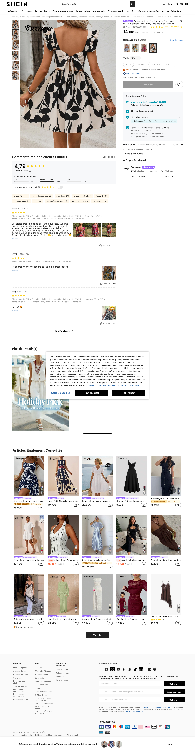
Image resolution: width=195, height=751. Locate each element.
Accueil (15, 17)
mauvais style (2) (100, 201)
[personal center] (164, 4)
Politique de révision (21, 171)
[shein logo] (16, 4)
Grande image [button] (176, 40)
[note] (24, 627)
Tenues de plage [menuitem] (83, 11)
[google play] (155, 671)
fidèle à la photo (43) (80, 201)
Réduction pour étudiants (19, 682)
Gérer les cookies (73, 735)
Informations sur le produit (42, 708)
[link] (169, 4)
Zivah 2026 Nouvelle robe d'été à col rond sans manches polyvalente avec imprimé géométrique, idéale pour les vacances (63, 501)
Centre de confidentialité (22, 735)
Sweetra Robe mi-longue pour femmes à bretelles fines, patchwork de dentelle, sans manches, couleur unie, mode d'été (131, 501)
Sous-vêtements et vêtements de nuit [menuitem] (148, 11)
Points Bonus (61, 677)
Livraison (38, 668)
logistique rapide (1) (21, 201)
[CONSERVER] (179, 84)
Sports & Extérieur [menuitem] (175, 11)
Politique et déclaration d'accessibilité (44, 712)
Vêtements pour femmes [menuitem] (62, 11)
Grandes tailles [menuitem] (99, 11)
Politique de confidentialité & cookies (158, 708)
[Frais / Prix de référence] (135, 32)
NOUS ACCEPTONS (107, 722)
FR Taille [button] (134, 58)
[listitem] (29, 483)
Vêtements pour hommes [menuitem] (118, 11)
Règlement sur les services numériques (21, 695)
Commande (39, 678)
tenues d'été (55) (20, 196)
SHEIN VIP (39, 688)
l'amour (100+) (102, 196)
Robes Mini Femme (86, 17)
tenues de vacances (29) (42, 196)
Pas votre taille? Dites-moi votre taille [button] (138, 78)
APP (149, 664)
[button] (181, 4)
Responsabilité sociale (22, 675)
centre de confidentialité (134, 712)
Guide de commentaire (43, 692)
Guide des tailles (41, 685)
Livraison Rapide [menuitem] (42, 11)
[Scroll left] (183, 11)
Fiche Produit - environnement (19, 691)
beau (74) (38, 201)
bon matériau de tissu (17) (56, 201)
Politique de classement (44, 704)
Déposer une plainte (21, 700)
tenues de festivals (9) (82, 196)
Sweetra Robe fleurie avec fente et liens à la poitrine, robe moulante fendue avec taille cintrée (97, 619)
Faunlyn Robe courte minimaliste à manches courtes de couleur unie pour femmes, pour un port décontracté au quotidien (97, 501)
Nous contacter (62, 670)
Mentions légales (20, 668)
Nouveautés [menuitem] (27, 11)
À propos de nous (20, 671)
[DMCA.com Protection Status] (107, 732)
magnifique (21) (62, 196)
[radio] (126, 48)
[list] (122, 669)
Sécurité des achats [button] (139, 117)
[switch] (60, 187)
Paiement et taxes (63, 673)
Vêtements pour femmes (29, 17)
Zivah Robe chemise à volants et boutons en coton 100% (29, 560)
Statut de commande (43, 681)
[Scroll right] (187, 11)
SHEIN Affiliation (41, 695)
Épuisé (148, 84)
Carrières (17, 678)
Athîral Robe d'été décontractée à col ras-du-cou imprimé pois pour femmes (64, 560)
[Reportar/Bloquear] (114, 246)
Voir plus (97, 635)
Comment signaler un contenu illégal (43, 699)
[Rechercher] (132, 4)
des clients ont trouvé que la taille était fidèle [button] (145, 70)
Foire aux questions (63, 680)
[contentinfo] (142, 727)
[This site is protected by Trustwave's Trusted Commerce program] (101, 732)
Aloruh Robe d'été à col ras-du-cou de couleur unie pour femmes (166, 560)
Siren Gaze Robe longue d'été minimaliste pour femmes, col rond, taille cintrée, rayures (97, 560)
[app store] (149, 671)
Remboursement (41, 675)
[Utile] (100, 246)
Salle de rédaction (20, 687)
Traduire (15, 239)
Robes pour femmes (69, 17)
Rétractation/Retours (43, 671)
